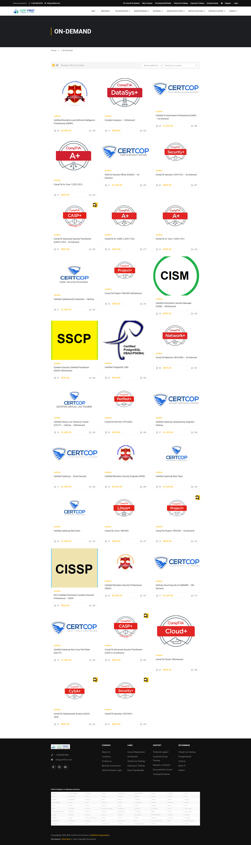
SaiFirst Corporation (100, 835)
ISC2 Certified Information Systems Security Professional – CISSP (74, 597)
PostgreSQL (157, 11)
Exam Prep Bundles (135, 770)
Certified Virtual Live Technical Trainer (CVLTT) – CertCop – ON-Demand (71, 423)
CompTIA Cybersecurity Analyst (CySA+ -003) (72, 715)
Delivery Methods (121, 11)
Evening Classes (212, 3)
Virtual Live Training (181, 3)
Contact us (107, 761)
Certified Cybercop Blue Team (169, 476)
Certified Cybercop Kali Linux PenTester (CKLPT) (72, 651)
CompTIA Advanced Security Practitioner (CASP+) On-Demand (123, 651)
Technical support (161, 752)
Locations (106, 756)
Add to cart (74, 93)
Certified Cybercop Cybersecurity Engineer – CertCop (176, 423)
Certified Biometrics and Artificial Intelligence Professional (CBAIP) (74, 122)
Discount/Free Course (162, 769)
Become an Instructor (111, 766)
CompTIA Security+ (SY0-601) (118, 714)
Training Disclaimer (161, 774)
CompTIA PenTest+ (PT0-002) (118, 422)
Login (236, 3)
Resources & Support (216, 11)
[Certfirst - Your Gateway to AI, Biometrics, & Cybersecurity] (24, 11)
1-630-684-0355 (37, 3)
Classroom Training (197, 3)
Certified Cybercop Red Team (67, 531)
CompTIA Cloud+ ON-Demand (169, 659)
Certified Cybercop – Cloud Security (70, 476)
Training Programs (140, 11)
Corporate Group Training (160, 758)
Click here (66, 839)
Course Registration (136, 752)
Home (93, 11)
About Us (106, 752)
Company (232, 11)
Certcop (181, 761)
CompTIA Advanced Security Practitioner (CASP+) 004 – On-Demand (72, 240)
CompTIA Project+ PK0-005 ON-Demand (123, 293)
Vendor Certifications (174, 11)
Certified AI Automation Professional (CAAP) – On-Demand (176, 117)
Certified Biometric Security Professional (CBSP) (123, 587)
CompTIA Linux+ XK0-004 (117, 531)
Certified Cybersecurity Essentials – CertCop (74, 299)
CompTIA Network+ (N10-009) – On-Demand (176, 357)
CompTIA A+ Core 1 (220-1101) (170, 239)
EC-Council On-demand (131, 3)
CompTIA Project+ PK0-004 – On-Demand (175, 531)
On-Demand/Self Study (163, 3)
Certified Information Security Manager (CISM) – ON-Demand (173, 305)
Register (228, 3)
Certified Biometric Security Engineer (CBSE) (125, 476)
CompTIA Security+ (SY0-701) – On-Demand (176, 174)
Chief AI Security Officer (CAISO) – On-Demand (122, 176)
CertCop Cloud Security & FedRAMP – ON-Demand (175, 587)
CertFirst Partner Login (112, 770)
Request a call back (161, 765)
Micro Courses (147, 3)
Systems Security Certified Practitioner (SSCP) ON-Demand (71, 369)
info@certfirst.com (53, 3)
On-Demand (132, 756)
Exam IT (182, 766)
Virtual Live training (186, 752)
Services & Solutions (195, 11)
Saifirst (181, 770)
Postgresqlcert (184, 756)
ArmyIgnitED (105, 11)
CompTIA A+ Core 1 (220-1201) (68, 184)
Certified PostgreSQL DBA (116, 367)
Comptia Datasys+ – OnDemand (120, 120)
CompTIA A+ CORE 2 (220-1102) (120, 239)
